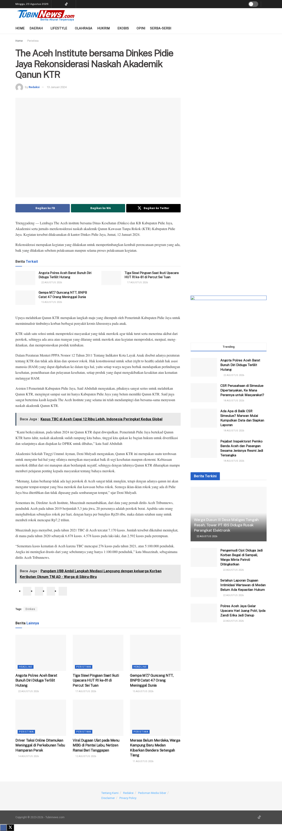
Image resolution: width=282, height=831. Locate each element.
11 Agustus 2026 (142, 761)
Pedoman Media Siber (152, 793)
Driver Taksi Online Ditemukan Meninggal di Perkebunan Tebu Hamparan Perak (40, 745)
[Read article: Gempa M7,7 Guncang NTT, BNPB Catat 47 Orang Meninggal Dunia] (25, 298)
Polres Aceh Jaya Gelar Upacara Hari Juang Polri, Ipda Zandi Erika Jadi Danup (242, 610)
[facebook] (27, 591)
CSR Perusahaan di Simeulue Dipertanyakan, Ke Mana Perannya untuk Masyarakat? (242, 390)
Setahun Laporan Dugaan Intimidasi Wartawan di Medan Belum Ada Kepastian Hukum (243, 584)
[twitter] (39, 591)
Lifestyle (58, 28)
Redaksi (34, 87)
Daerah (36, 28)
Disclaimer (108, 798)
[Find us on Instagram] (60, 4)
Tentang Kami (110, 793)
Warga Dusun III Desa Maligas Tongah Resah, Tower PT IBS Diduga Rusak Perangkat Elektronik (226, 525)
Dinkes (30, 609)
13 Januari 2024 (57, 87)
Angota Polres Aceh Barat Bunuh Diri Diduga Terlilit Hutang (36, 680)
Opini (141, 28)
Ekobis (123, 28)
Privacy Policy (127, 798)
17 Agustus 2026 (137, 282)
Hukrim (103, 28)
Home (20, 28)
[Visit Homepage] (45, 15)
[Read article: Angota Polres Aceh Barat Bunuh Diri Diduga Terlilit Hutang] (25, 278)
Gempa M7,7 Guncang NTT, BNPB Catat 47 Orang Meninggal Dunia (152, 680)
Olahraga (83, 28)
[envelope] (51, 591)
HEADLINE (25, 666)
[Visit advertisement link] (229, 79)
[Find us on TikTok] (66, 4)
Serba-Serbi (160, 28)
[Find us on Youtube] (55, 4)
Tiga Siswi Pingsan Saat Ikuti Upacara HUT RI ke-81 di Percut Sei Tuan (96, 680)
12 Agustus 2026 (85, 756)
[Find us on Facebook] (72, 4)
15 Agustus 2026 (51, 302)
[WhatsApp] (63, 591)
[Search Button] (265, 4)
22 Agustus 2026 (51, 282)
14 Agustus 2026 (28, 756)
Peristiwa (33, 40)
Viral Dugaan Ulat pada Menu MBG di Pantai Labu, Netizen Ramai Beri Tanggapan (96, 745)
